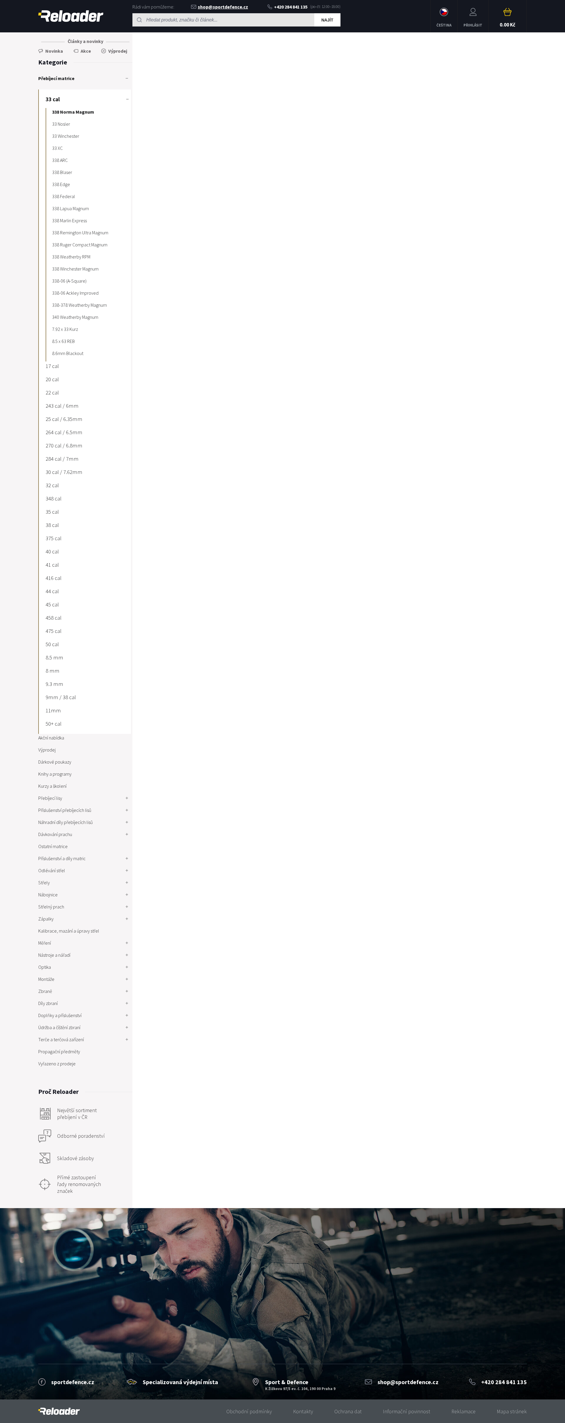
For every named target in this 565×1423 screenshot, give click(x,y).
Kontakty (303, 1411)
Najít (327, 20)
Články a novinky (85, 41)
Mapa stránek (512, 1411)
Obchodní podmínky (249, 1411)
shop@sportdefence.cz (223, 7)
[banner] (59, 1411)
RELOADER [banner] (70, 16)
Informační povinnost (406, 1411)
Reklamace (463, 1411)
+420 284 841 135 (291, 7)
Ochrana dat (348, 1411)
